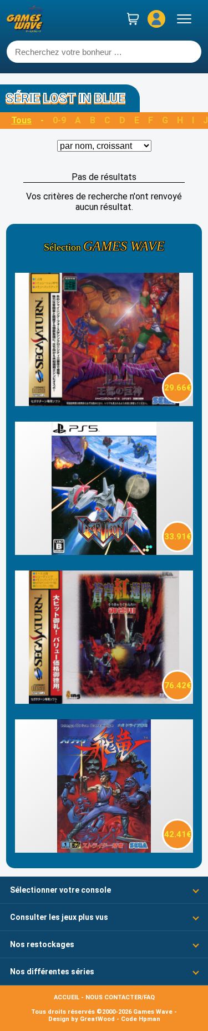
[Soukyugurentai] (104, 700)
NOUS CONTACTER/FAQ (120, 997)
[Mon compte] (156, 19)
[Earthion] (104, 552)
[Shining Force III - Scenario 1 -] (104, 403)
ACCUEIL (66, 997)
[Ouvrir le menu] (184, 19)
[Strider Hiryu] (104, 849)
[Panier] (133, 19)
